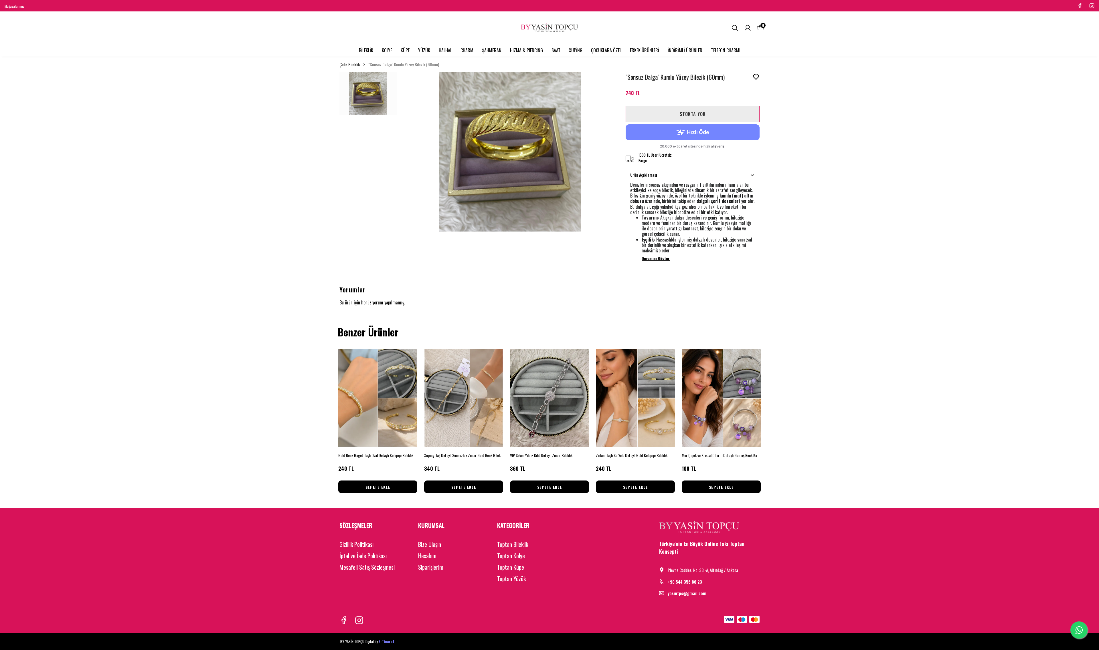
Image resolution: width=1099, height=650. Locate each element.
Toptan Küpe (510, 567)
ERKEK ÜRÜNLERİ (644, 50)
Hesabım (427, 555)
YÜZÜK (424, 50)
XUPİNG (575, 50)
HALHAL (445, 50)
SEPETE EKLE (377, 487)
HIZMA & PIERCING (526, 50)
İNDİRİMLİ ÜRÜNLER (685, 50)
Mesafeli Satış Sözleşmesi (367, 567)
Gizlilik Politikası (356, 544)
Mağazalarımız (14, 6)
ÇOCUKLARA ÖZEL (606, 50)
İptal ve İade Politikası (363, 555)
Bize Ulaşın (429, 544)
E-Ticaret (386, 641)
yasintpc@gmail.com (687, 593)
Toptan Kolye (511, 555)
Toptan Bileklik (512, 544)
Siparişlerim (430, 567)
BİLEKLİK (366, 50)
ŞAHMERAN (491, 50)
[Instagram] (359, 620)
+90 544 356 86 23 (685, 582)
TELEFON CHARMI (725, 50)
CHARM (466, 50)
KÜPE (405, 50)
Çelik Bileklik (349, 64)
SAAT (556, 50)
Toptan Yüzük (511, 578)
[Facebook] (343, 620)
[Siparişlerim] (747, 27)
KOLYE (387, 50)
